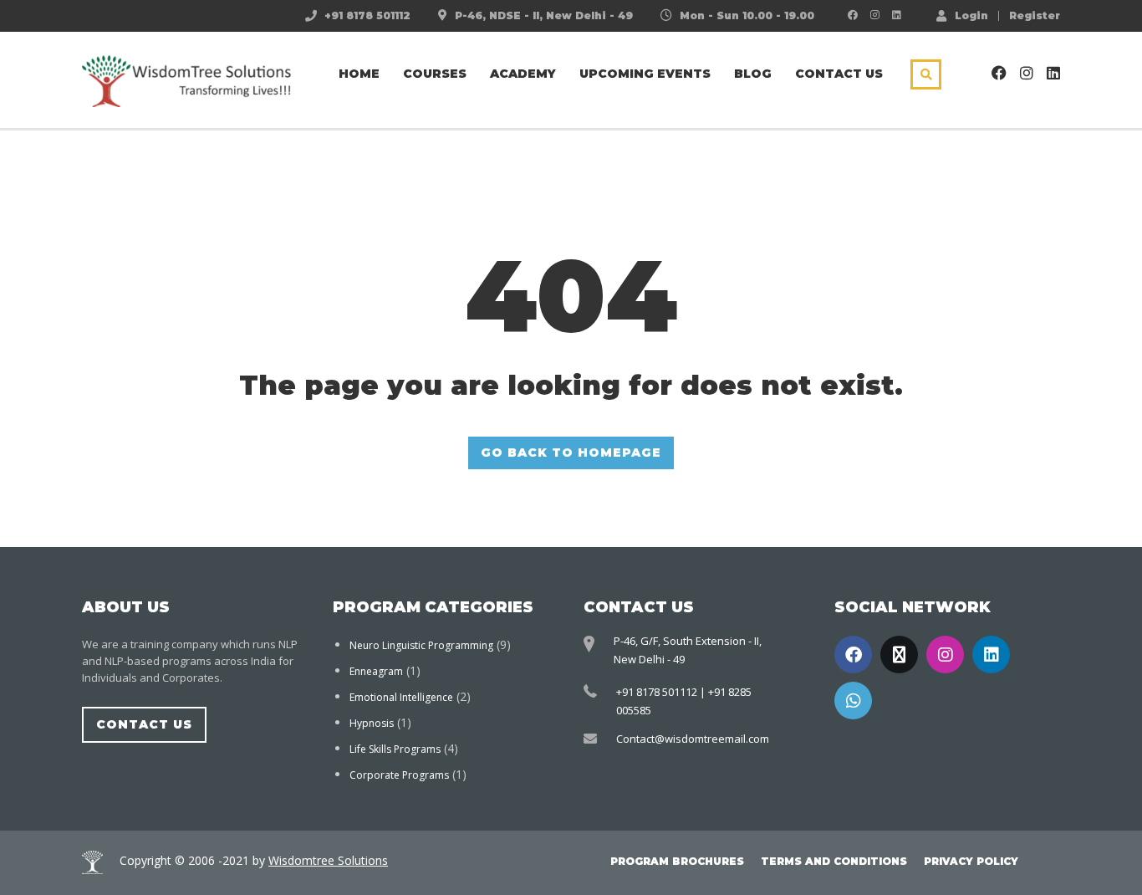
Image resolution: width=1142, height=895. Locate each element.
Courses (434, 73)
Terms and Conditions (834, 861)
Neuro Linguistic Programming (421, 645)
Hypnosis (371, 723)
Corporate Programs (399, 775)
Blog (753, 73)
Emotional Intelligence (401, 697)
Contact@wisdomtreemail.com (692, 738)
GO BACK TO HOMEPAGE (571, 452)
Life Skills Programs (395, 749)
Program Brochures (677, 861)
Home (359, 73)
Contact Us (839, 73)
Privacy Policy (971, 861)
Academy (523, 73)
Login (971, 15)
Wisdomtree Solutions (328, 860)
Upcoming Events (645, 73)
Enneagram (376, 671)
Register (1034, 16)
